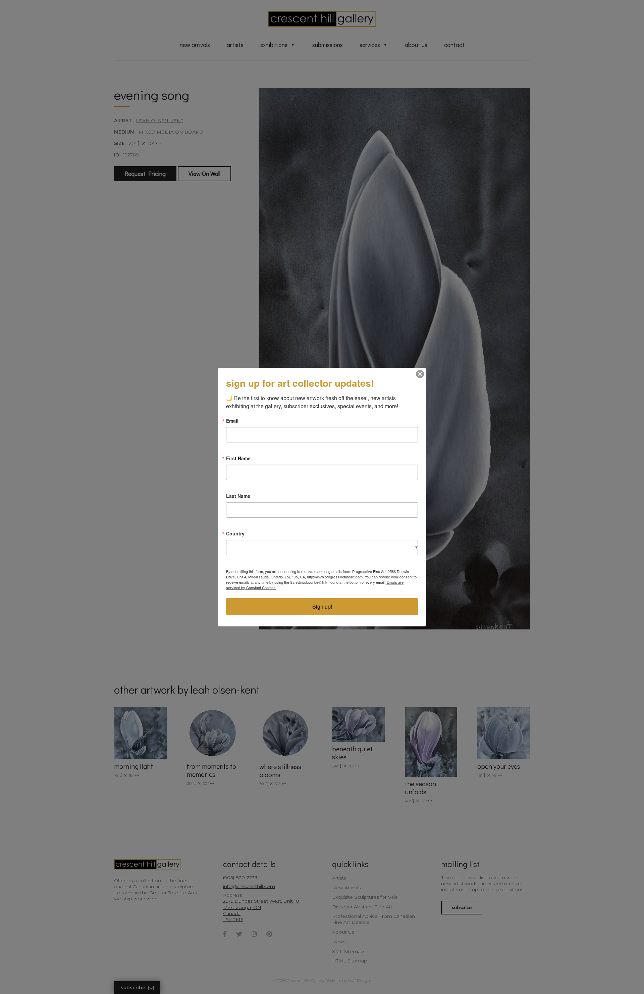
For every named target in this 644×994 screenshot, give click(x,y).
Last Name (238, 495)
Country (235, 533)
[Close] (420, 374)
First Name (238, 458)
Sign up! (322, 606)
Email (232, 420)
